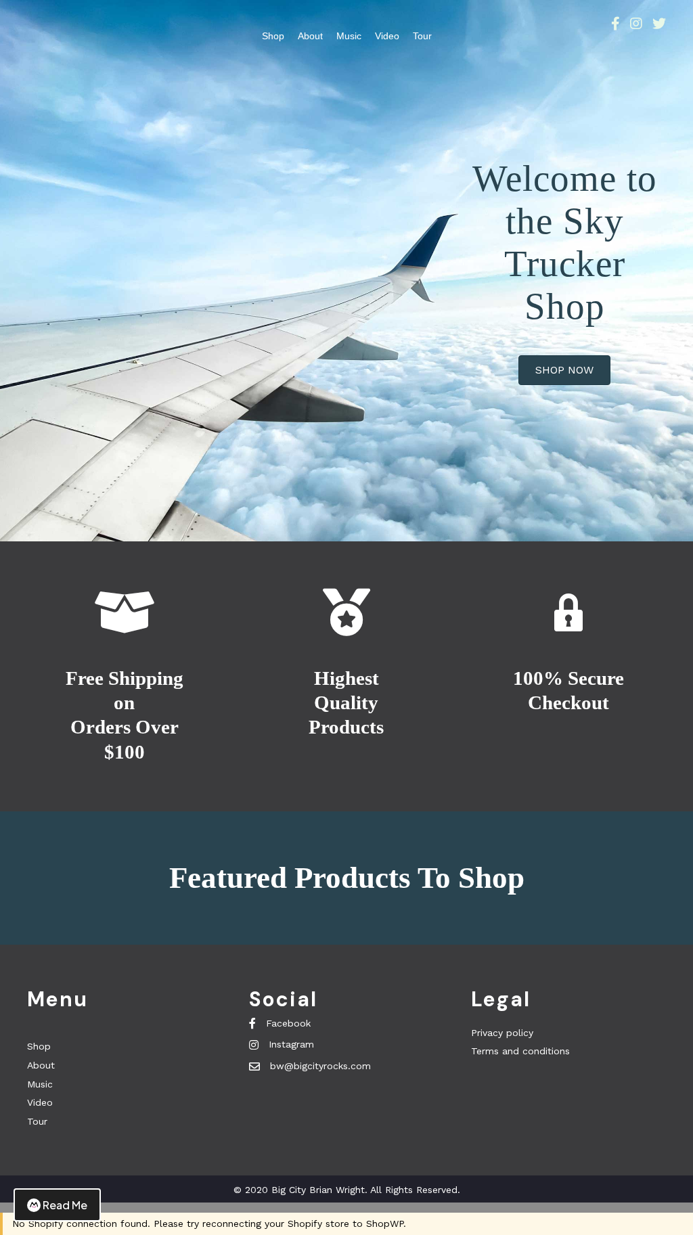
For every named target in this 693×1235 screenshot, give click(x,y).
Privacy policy (502, 1032)
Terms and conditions (520, 1051)
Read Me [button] (65, 1205)
